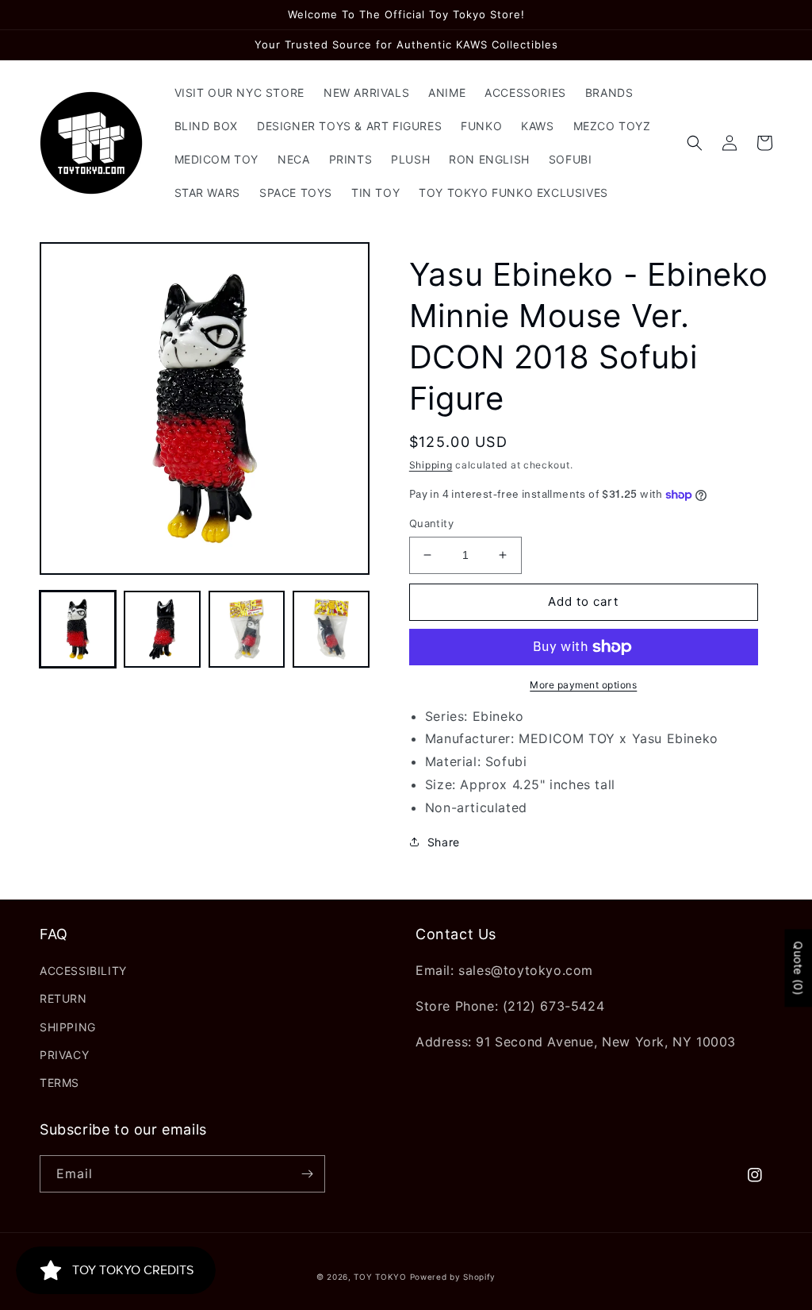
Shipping (431, 465)
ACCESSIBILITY (83, 970)
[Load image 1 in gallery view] (78, 629)
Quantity (431, 523)
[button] (694, 142)
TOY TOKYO (380, 1276)
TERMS (59, 1082)
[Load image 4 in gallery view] (331, 629)
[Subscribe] (306, 1173)
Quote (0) (798, 969)
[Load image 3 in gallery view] (247, 629)
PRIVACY (64, 1054)
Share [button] (443, 842)
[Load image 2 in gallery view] (162, 629)
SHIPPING (68, 1027)
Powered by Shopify (453, 1276)
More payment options (583, 685)
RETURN (63, 998)
